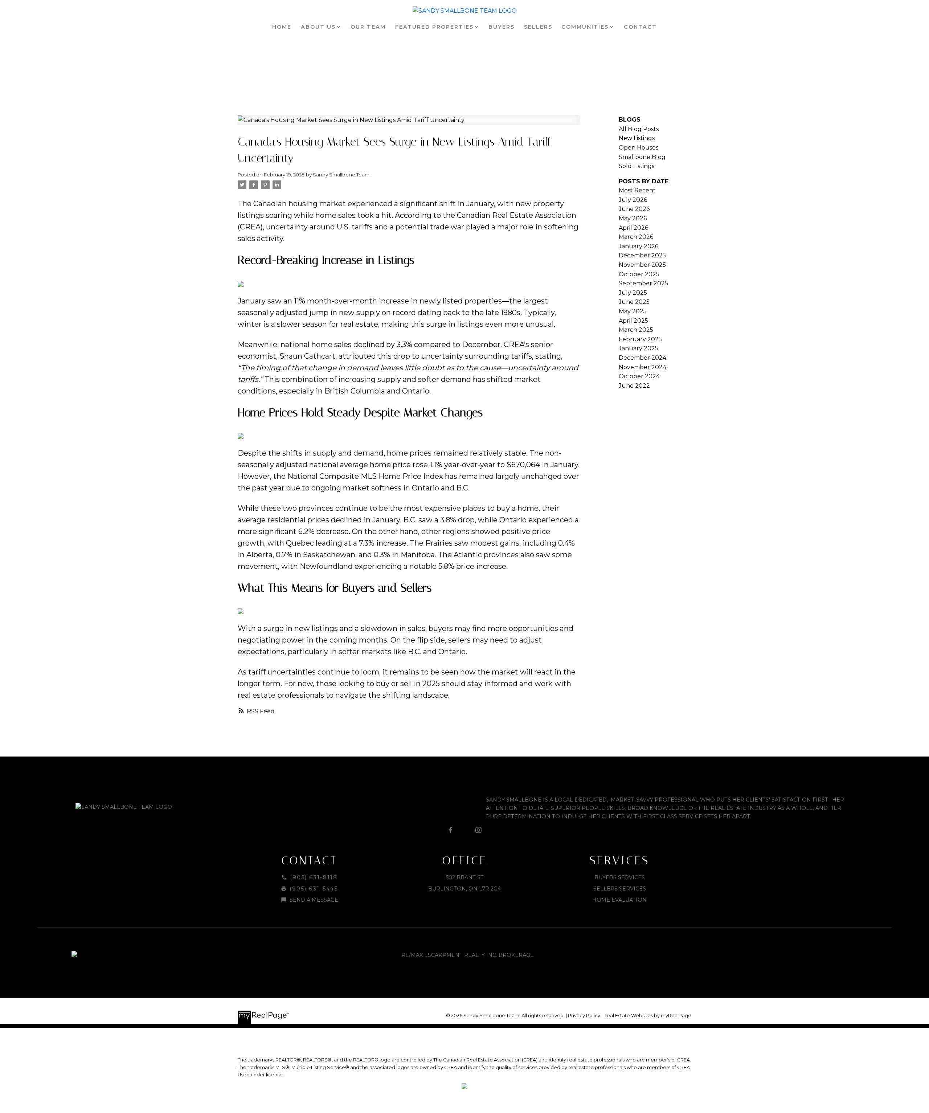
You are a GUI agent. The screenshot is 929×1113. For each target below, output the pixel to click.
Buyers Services (619, 877)
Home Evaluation (619, 900)
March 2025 (636, 329)
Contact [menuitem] (640, 27)
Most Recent (637, 190)
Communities (585, 27)
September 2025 (643, 283)
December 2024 (642, 357)
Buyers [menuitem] (501, 27)
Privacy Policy (584, 1015)
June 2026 (634, 208)
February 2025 (640, 339)
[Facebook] (450, 830)
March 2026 (636, 236)
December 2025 (642, 255)
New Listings (637, 138)
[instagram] (479, 830)
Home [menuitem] (281, 27)
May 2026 (633, 218)
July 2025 (633, 292)
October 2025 (639, 274)
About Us (318, 27)
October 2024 (639, 376)
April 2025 (633, 320)
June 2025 (634, 301)
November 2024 (642, 367)
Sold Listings (636, 166)
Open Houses (638, 147)
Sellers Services (619, 888)
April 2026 (633, 227)
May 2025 (633, 311)
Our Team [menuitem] (368, 27)
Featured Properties (434, 27)
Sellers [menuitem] (538, 27)
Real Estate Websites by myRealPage (647, 1015)
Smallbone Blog (642, 157)
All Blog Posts (639, 129)
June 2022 (634, 385)
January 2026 (638, 246)
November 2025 (642, 264)
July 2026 (633, 199)
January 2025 (638, 348)
